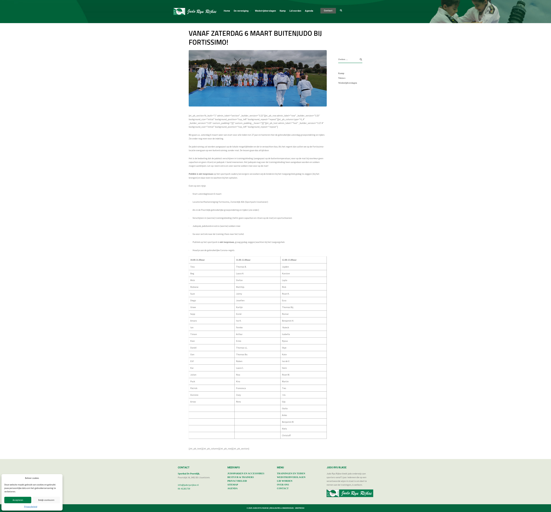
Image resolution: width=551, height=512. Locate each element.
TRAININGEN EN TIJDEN (291, 473)
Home (227, 10)
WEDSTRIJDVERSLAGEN (291, 477)
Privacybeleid (30, 506)
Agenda (309, 10)
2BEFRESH (299, 508)
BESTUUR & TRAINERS (240, 477)
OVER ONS (283, 484)
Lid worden (295, 10)
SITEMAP (232, 484)
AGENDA (232, 488)
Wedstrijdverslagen (265, 10)
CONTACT (283, 488)
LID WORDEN (284, 481)
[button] (242, 11)
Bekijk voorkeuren (46, 500)
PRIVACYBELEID (237, 481)
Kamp (283, 10)
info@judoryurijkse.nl (188, 484)
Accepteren (18, 500)
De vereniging (241, 10)
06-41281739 (184, 488)
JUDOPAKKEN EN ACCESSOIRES (245, 473)
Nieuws (341, 78)
